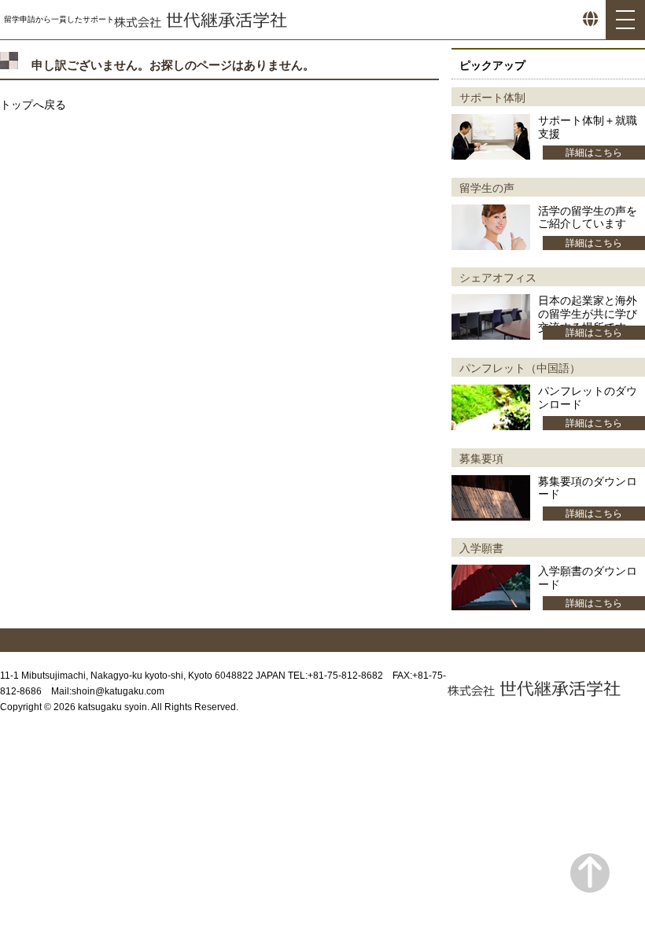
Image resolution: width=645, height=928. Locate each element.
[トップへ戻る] (590, 873)
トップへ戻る (33, 104)
